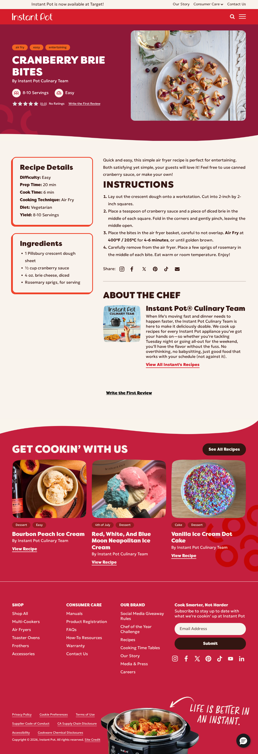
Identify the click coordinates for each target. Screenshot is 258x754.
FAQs (71, 630)
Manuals (74, 614)
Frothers (20, 646)
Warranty (75, 646)
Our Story (130, 656)
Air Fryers (21, 630)
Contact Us (77, 654)
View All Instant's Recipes (173, 365)
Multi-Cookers (26, 622)
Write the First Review (84, 103)
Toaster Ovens (26, 638)
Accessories (23, 654)
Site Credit (92, 739)
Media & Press (134, 664)
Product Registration (86, 622)
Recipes (127, 640)
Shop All (20, 614)
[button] (232, 16)
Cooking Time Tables (140, 648)
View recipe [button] (24, 549)
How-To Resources (84, 638)
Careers (128, 672)
